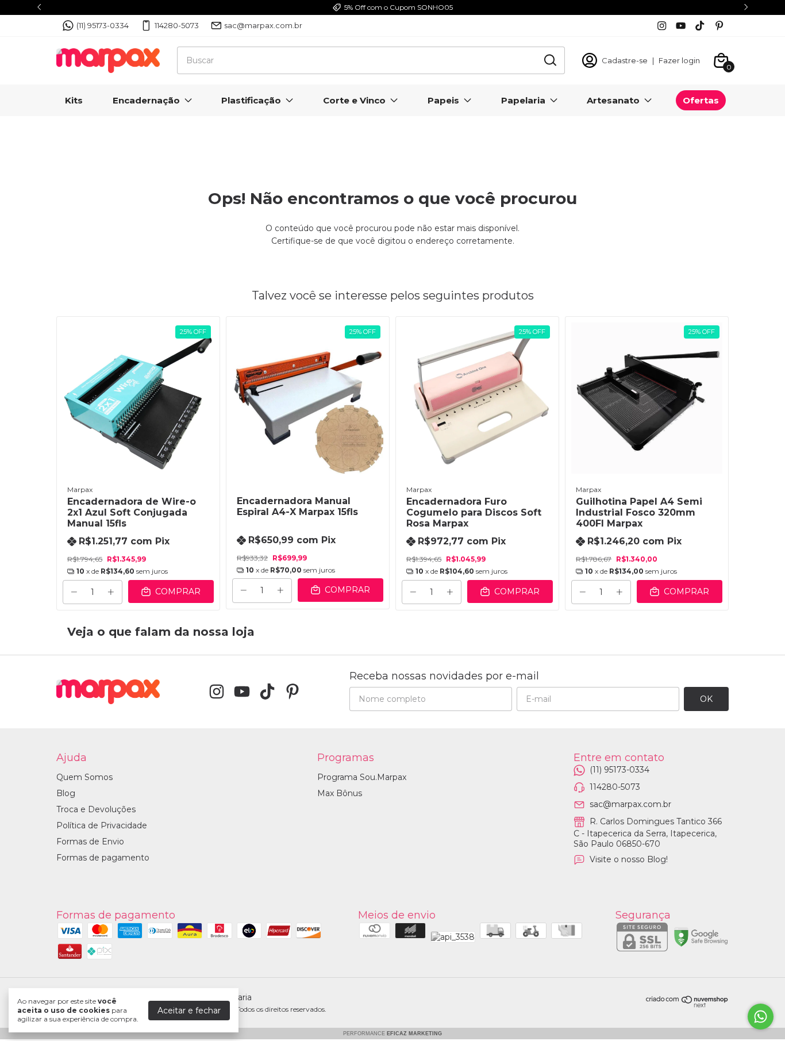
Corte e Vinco (354, 100)
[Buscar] (549, 60)
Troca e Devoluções (96, 809)
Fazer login (679, 60)
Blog (65, 793)
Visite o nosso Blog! (629, 859)
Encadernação (146, 100)
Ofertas (701, 100)
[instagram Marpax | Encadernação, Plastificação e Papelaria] (661, 25)
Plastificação (251, 100)
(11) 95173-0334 (102, 25)
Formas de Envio (90, 841)
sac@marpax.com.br (263, 25)
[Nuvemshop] (687, 1005)
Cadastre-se (625, 60)
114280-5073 (177, 25)
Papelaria (523, 100)
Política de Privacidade (101, 825)
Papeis (443, 100)
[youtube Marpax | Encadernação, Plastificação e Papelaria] (680, 25)
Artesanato (613, 100)
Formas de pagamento (102, 857)
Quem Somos (84, 777)
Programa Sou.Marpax (361, 777)
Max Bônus (339, 793)
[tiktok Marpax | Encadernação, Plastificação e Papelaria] (699, 25)
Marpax (80, 489)
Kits (74, 100)
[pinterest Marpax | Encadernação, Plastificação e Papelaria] (719, 25)
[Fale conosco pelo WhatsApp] (761, 1017)
